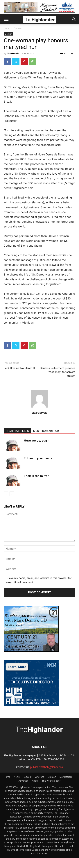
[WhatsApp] (32, 61)
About (35, 780)
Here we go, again (36, 440)
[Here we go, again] (13, 444)
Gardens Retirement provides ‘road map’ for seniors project (57, 372)
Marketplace (66, 776)
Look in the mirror (36, 476)
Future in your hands (38, 458)
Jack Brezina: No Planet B (19, 368)
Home (7, 28)
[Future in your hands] (13, 462)
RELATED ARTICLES (17, 430)
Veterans (39, 776)
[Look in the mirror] (13, 480)
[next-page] (12, 494)
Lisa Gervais (13, 53)
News (16, 776)
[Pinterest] (24, 61)
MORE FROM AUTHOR (46, 430)
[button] (6, 19)
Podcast (27, 776)
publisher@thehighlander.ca (46, 767)
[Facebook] (7, 61)
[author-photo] (39, 407)
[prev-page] (6, 494)
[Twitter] (15, 61)
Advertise (23, 780)
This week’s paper (51, 780)
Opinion (18, 28)
